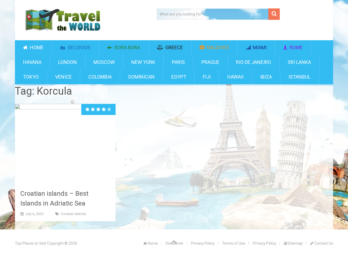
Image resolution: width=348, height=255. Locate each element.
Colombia (100, 77)
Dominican (141, 77)
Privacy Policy (203, 243)
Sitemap (295, 243)
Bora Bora (127, 47)
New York (143, 62)
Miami (259, 47)
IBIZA (266, 77)
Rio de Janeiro (253, 62)
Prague (210, 62)
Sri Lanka (299, 62)
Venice (63, 77)
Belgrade (79, 47)
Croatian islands (73, 214)
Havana (32, 62)
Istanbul (299, 77)
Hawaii (235, 77)
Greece (173, 47)
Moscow (104, 62)
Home (36, 47)
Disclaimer (175, 243)
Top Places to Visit (30, 243)
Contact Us (323, 243)
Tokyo (31, 77)
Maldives (217, 47)
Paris (178, 62)
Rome (295, 47)
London (67, 62)
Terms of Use (233, 243)
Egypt (178, 77)
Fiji (207, 77)
